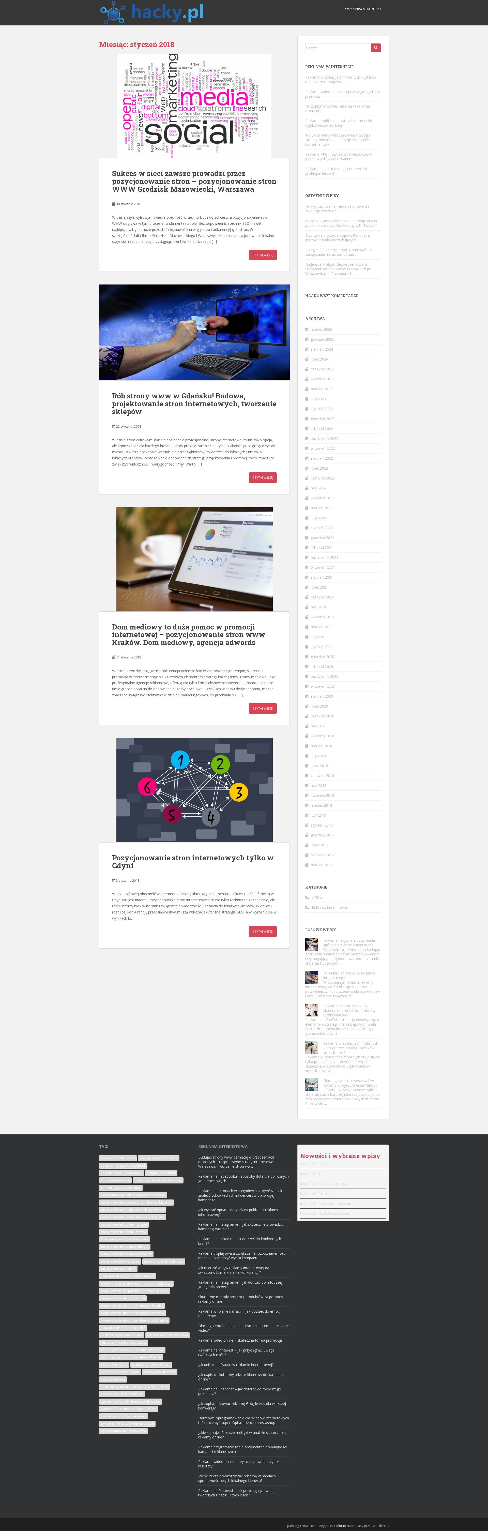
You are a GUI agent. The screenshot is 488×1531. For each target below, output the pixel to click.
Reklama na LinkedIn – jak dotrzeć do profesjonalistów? (336, 171)
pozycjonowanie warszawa (120, 1261)
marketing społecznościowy (121, 1187)
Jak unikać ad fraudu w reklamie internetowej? (349, 975)
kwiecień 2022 (322, 498)
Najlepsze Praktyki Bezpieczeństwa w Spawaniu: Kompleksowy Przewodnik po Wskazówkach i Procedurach (338, 269)
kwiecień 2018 (322, 795)
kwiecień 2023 (322, 379)
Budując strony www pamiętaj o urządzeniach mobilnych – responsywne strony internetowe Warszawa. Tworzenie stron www (236, 1162)
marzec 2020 (321, 745)
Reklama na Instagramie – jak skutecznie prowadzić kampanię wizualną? (240, 1226)
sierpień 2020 (322, 696)
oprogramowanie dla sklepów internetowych (133, 1195)
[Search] (376, 47)
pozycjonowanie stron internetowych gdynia (132, 1217)
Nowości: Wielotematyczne (324, 1213)
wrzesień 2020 (323, 686)
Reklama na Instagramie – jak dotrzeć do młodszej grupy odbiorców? (240, 1284)
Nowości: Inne (313, 1174)
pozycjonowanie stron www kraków (126, 1254)
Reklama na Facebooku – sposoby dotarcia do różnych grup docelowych (243, 1178)
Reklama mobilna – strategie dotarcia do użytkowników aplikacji (338, 123)
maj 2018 (318, 785)
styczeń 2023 (322, 408)
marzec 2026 (321, 329)
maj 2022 (318, 488)
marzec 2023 (321, 388)
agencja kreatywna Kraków (159, 1158)
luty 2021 (318, 636)
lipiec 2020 (319, 706)
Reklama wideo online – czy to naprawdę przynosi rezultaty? (239, 1463)
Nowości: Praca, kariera (323, 1184)
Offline (317, 897)
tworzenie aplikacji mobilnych (122, 1394)
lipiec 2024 (319, 359)
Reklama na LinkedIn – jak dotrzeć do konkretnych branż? (239, 1241)
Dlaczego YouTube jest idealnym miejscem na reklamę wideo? (243, 1328)
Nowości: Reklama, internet (326, 1204)
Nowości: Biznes (315, 1164)
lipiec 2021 (319, 587)
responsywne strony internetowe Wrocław (131, 1357)
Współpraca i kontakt (363, 9)
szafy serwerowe (113, 1379)
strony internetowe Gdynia (151, 1364)
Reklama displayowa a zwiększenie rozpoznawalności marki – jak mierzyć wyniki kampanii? (242, 1255)
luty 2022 (318, 517)
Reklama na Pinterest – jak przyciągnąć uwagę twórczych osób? (236, 1352)
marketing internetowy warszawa (158, 1180)
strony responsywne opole (120, 1372)
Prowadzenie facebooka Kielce (123, 1328)
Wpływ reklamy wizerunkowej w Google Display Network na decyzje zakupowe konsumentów (338, 140)
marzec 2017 (321, 864)
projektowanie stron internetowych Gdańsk (132, 1305)
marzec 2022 (321, 507)
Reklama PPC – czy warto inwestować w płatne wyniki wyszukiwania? (338, 156)
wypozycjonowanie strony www (123, 1431)
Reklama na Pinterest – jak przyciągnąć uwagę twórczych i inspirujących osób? (236, 1492)
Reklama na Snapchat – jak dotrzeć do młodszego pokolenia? (239, 1391)
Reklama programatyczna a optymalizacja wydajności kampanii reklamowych (242, 1449)
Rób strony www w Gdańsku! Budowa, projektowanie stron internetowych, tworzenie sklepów (194, 403)
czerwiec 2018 (322, 775)
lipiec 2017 (319, 845)
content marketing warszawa (121, 1173)
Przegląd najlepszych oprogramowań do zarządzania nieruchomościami (338, 252)
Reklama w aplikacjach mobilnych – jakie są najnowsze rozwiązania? (341, 79)
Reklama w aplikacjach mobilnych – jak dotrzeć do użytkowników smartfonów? (350, 1048)
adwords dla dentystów (118, 1158)
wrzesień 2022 (323, 448)
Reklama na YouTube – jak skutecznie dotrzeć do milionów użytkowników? (349, 1010)
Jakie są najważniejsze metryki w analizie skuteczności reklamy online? (242, 1434)
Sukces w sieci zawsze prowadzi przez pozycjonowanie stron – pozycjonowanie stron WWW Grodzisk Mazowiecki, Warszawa (194, 181)
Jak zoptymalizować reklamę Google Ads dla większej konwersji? (242, 1405)
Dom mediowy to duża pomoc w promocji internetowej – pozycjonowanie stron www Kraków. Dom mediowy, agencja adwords (188, 634)
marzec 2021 (321, 626)
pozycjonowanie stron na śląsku (124, 1224)
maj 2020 (318, 726)
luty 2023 (318, 398)
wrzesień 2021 (323, 567)
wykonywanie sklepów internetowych (127, 1423)
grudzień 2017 (322, 835)
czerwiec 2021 (322, 597)
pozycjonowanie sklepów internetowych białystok (136, 1202)
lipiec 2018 (319, 765)
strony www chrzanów (160, 1372)
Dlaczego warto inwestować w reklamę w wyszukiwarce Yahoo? (350, 1083)
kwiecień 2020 (322, 735)
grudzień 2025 (322, 339)
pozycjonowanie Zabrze (118, 1269)
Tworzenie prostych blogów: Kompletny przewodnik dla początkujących (338, 237)
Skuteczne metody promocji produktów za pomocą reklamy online (240, 1299)
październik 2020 (324, 676)
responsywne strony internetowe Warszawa (132, 1350)
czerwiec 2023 (322, 369)
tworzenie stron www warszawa (123, 1416)
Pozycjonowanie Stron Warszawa (124, 1239)
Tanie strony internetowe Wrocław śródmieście (135, 1387)
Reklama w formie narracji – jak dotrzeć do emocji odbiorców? (239, 1313)
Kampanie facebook (161, 1173)
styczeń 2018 (322, 825)
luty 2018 (318, 815)
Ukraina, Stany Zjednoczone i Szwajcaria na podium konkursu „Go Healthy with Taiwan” (341, 223)
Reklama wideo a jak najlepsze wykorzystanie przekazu (342, 94)
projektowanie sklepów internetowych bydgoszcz (136, 1283)
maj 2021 (318, 607)
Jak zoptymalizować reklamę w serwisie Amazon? (337, 108)
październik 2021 (324, 557)
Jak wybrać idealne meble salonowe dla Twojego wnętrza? (337, 208)
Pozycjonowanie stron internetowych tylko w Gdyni (193, 861)
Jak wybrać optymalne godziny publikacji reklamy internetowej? (238, 1212)
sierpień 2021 (322, 577)
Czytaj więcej (262, 255)
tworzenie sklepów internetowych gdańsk (130, 1401)
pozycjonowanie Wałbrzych (164, 1261)
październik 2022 (324, 438)
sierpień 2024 (322, 349)
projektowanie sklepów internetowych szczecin (134, 1291)
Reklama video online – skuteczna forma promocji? (240, 1340)
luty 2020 (318, 755)
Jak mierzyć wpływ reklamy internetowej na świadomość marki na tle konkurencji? (233, 1270)
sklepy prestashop (114, 1364)
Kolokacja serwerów (115, 1180)
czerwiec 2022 (322, 478)
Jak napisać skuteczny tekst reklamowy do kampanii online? (240, 1377)
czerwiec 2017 (322, 854)
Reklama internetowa (329, 907)
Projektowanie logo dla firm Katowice (128, 1276)
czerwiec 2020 (322, 716)
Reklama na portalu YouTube (122, 1335)
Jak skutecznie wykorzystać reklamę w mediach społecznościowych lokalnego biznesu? (237, 1478)
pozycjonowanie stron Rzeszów (123, 1232)
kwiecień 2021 (322, 616)
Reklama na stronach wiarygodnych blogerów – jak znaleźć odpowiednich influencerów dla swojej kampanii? (240, 1195)
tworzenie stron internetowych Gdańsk (128, 1409)
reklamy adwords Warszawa (167, 1335)
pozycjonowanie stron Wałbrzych (125, 1246)
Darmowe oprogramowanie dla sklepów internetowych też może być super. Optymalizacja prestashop (243, 1420)
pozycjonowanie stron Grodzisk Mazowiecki (132, 1210)
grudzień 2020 (322, 656)
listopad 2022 (322, 428)
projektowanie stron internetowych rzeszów (132, 1313)
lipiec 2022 (319, 468)
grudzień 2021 (322, 537)
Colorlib (340, 1526)
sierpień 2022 (322, 458)
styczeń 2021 (322, 646)
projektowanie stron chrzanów (123, 1298)
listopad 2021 (322, 547)
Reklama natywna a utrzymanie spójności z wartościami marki (349, 942)
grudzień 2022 (322, 418)
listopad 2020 (322, 666)
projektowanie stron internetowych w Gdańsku (134, 1320)
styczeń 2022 (322, 527)
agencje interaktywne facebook (123, 1165)
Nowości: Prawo (314, 1194)
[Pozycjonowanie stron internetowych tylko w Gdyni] (194, 790)
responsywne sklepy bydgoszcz (123, 1342)
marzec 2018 (321, 805)
